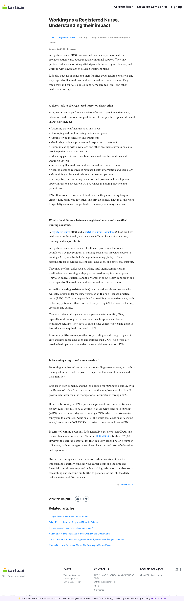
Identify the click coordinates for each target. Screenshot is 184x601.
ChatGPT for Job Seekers (151, 575)
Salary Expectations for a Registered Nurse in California (74, 522)
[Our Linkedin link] (176, 569)
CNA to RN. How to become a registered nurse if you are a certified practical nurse (86, 539)
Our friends (99, 590)
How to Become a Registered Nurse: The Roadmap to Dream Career (80, 545)
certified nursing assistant (100, 232)
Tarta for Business (72, 575)
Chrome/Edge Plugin (72, 581)
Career (52, 37)
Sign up (176, 7)
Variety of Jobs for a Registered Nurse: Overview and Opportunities (79, 533)
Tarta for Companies (151, 7)
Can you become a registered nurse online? (68, 516)
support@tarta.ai (108, 581)
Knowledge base (71, 578)
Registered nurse (67, 37)
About (96, 586)
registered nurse (61, 232)
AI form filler (123, 7)
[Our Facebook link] (180, 569)
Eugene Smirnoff (127, 484)
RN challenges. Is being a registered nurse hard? (71, 527)
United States (103, 436)
